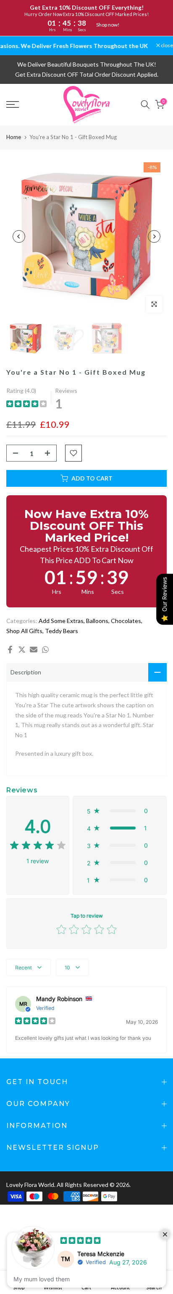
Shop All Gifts (24, 630)
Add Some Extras (61, 620)
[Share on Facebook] (10, 649)
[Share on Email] (33, 649)
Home (13, 137)
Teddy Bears (61, 630)
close (166, 45)
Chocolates (126, 620)
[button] (120, 811)
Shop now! (108, 24)
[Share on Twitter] (22, 649)
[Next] (154, 236)
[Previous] (19, 236)
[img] (26, 404)
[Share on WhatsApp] (45, 649)
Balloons (97, 620)
